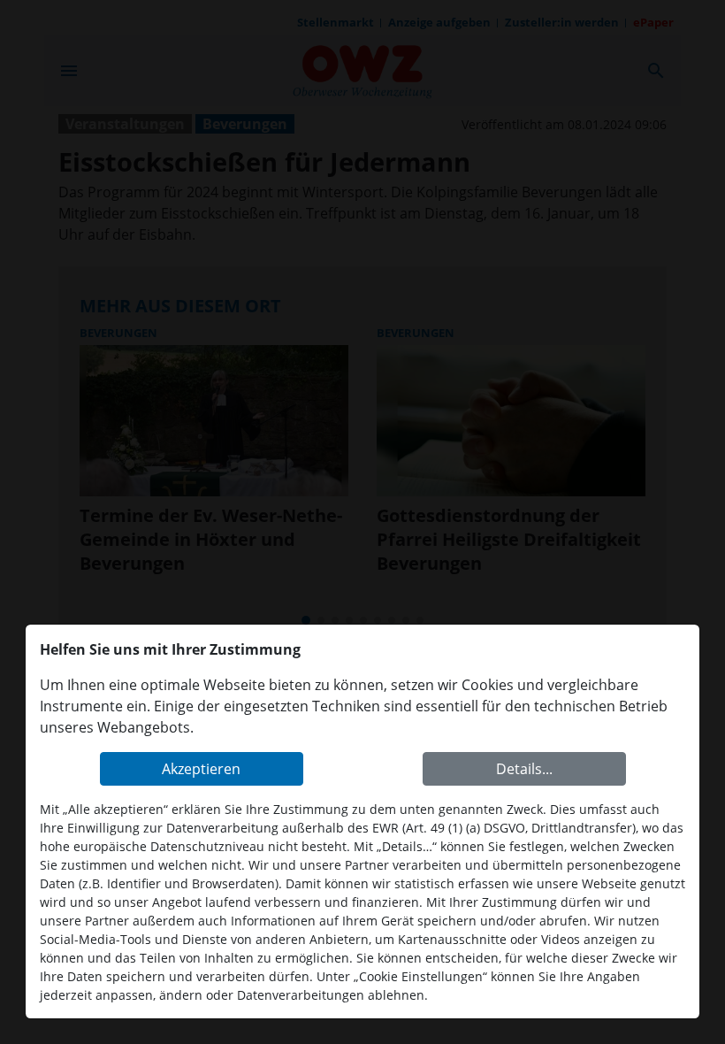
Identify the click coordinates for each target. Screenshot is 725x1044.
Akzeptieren (201, 769)
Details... (524, 769)
